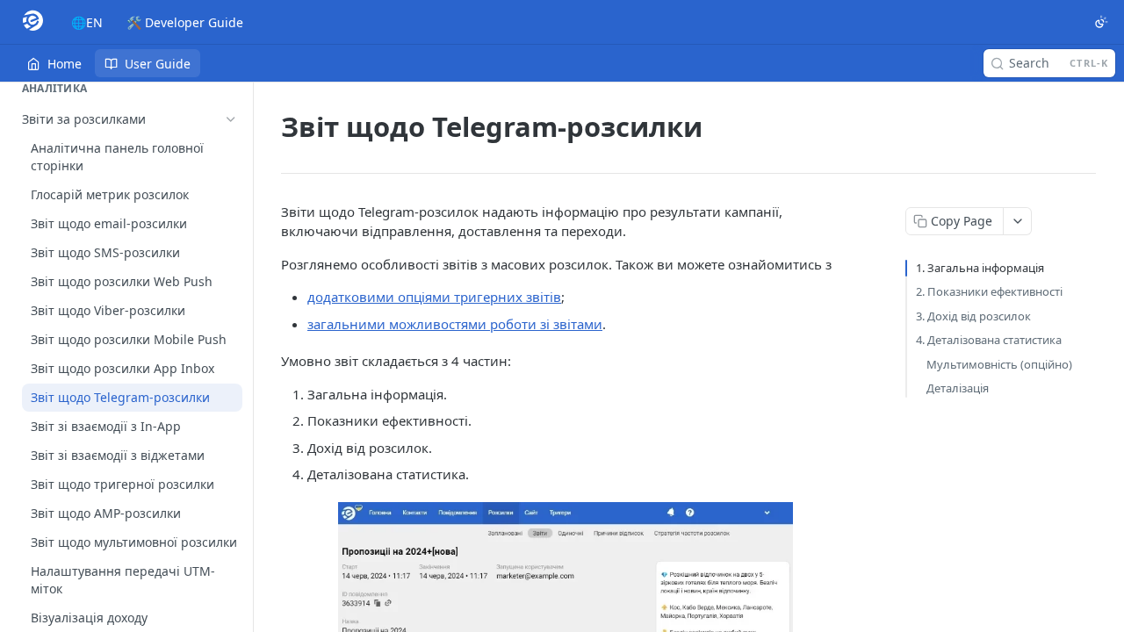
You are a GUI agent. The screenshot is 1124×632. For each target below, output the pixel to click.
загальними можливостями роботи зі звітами (454, 324)
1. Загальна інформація (980, 268)
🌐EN (87, 22)
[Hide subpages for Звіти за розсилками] (231, 119)
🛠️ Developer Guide (184, 22)
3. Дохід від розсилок (973, 316)
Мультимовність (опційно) (999, 364)
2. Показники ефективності (989, 291)
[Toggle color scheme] (1101, 22)
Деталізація (957, 388)
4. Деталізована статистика (989, 340)
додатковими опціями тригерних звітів (434, 296)
